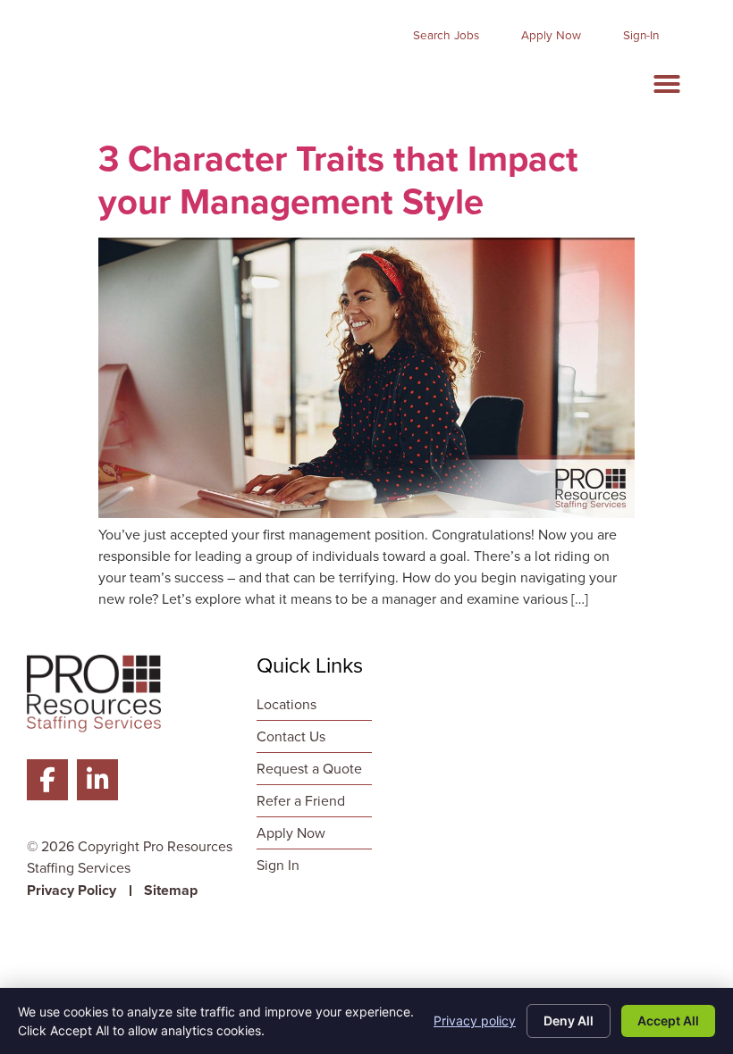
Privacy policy (475, 1020)
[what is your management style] (366, 513)
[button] (666, 84)
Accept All (668, 1020)
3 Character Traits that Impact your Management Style (338, 180)
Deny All (568, 1020)
